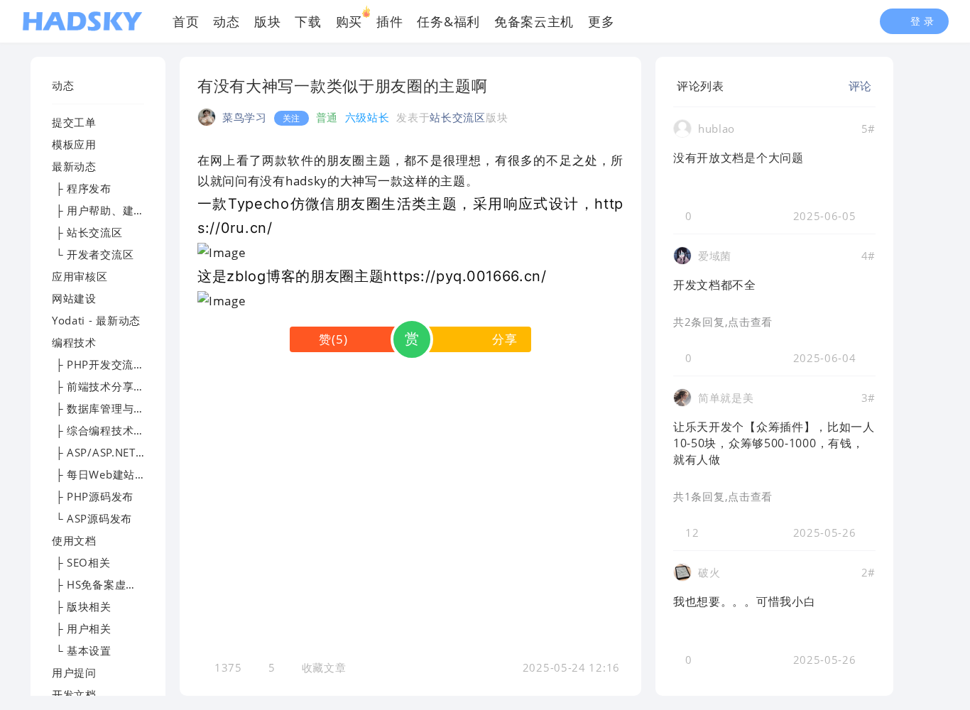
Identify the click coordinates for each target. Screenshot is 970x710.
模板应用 (74, 144)
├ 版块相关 (81, 606)
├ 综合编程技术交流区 (109, 430)
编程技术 (74, 342)
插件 (389, 21)
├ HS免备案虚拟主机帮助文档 (128, 584)
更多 (601, 21)
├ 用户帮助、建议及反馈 (115, 210)
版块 (267, 21)
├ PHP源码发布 (92, 496)
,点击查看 (749, 322)
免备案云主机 (534, 21)
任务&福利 (448, 21)
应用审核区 (80, 276)
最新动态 (74, 166)
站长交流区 (458, 117)
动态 (226, 21)
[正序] (735, 86)
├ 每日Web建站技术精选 (116, 474)
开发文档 (74, 694)
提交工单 (74, 122)
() (333, 339)
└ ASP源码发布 (92, 518)
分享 (504, 339)
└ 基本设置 (81, 650)
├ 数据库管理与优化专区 (115, 408)
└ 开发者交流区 (92, 254)
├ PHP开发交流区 (98, 364)
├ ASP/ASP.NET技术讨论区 (121, 452)
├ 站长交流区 (87, 232)
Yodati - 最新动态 (96, 320)
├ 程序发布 (81, 188)
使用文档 (74, 540)
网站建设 (74, 298)
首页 (186, 21)
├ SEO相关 (81, 562)
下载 (308, 21)
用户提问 (74, 672)
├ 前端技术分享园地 (104, 386)
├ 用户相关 (81, 628)
